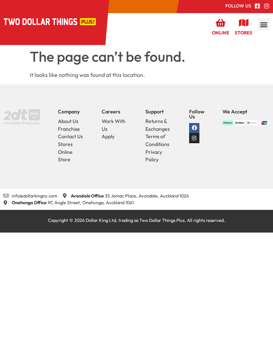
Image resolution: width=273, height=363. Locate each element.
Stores (243, 32)
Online (220, 32)
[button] (263, 24)
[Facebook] (194, 128)
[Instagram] (194, 138)
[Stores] (243, 22)
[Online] (220, 22)
